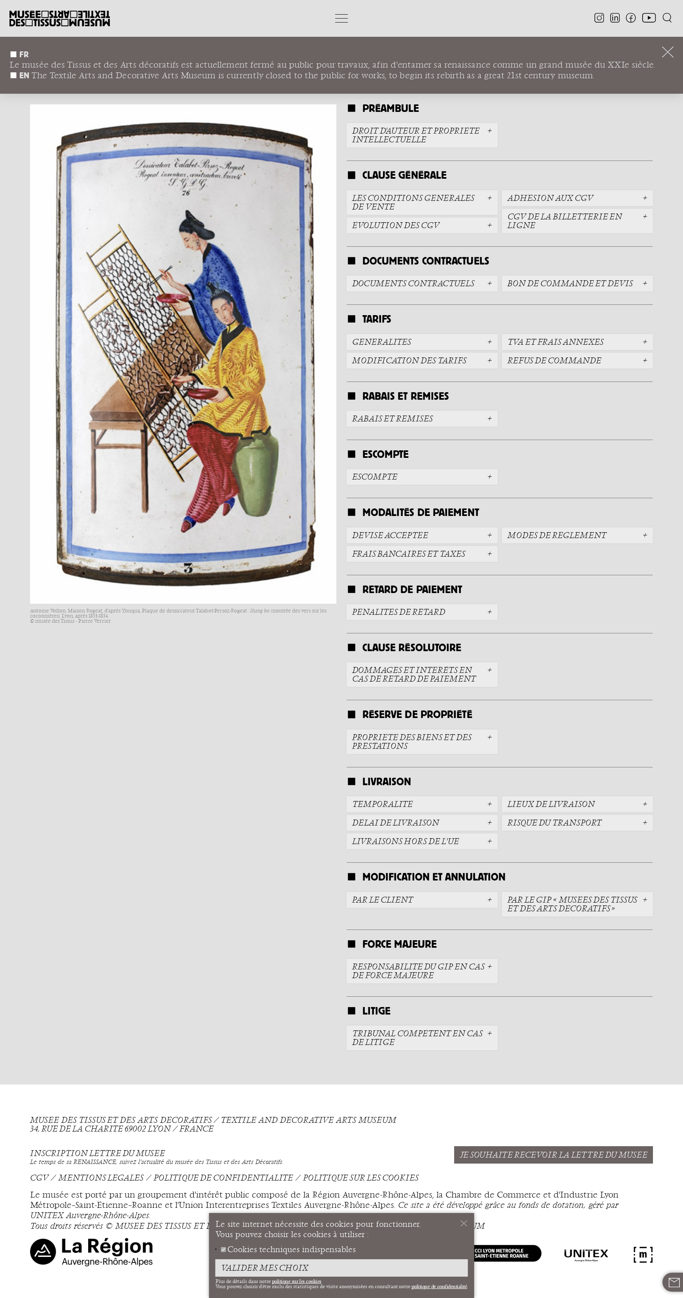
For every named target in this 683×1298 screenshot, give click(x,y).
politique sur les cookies (296, 1281)
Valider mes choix (264, 1268)
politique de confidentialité (439, 1286)
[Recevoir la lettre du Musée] (674, 1282)
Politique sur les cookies (361, 1178)
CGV (39, 1178)
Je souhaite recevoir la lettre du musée (553, 1155)
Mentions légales (100, 1178)
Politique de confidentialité (223, 1178)
